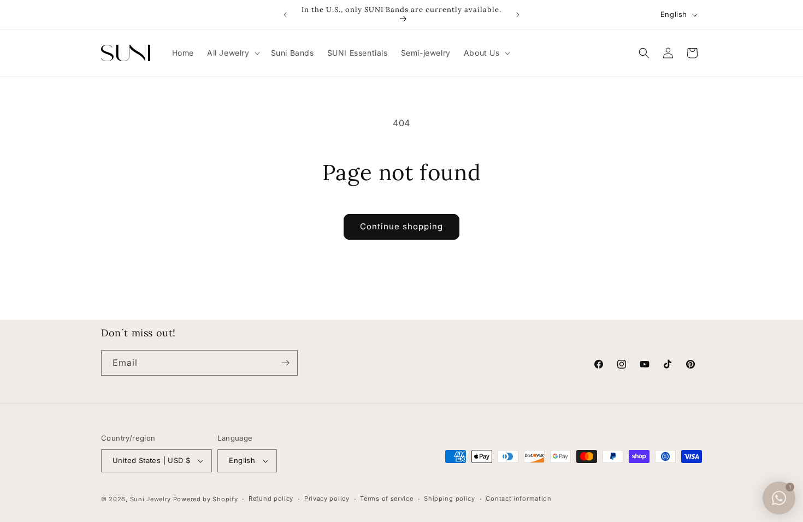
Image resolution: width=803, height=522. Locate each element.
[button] (232, 52)
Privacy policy (327, 498)
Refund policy (271, 498)
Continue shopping (401, 226)
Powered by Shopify (205, 499)
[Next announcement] (518, 14)
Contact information (518, 498)
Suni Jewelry (150, 499)
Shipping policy (449, 498)
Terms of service (386, 498)
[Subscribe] (285, 363)
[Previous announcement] (285, 14)
